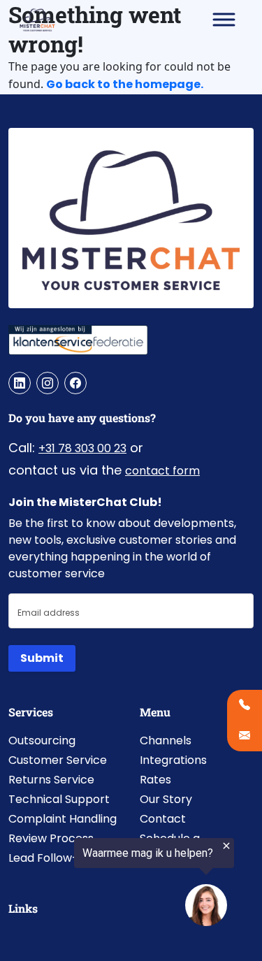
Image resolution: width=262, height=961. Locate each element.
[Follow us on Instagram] (47, 383)
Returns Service (51, 780)
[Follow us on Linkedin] (19, 383)
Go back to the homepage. (124, 84)
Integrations (173, 760)
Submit (42, 658)
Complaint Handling (62, 819)
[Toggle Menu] (224, 19)
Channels (165, 740)
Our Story (166, 799)
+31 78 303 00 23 (82, 448)
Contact (163, 819)
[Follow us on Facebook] (75, 383)
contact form (162, 471)
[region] (117, 885)
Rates (155, 780)
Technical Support (59, 799)
